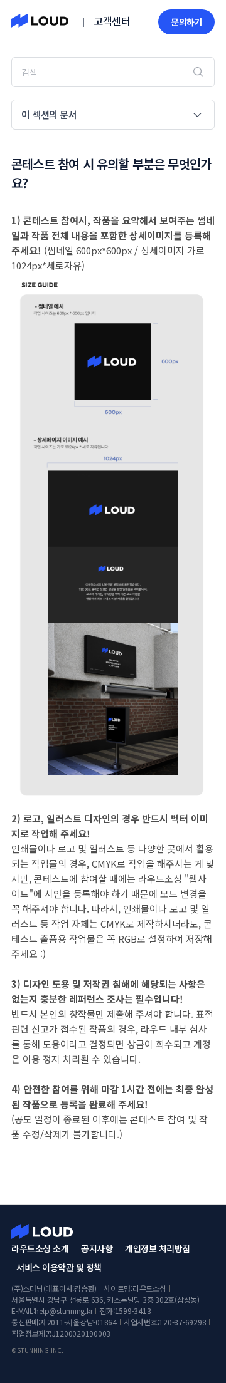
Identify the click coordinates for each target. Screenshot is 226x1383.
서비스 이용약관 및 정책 (59, 1267)
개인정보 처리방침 (157, 1248)
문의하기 (186, 22)
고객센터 (112, 20)
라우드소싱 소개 (39, 1248)
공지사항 (96, 1248)
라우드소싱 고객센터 (42, 1231)
